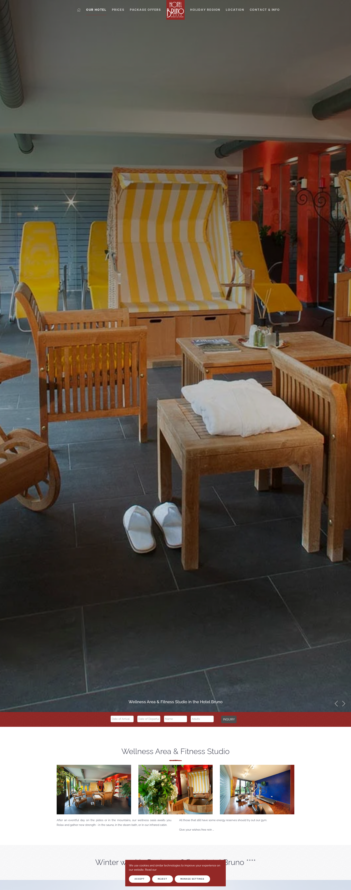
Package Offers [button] (145, 9)
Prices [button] (118, 9)
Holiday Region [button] (205, 9)
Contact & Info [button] (265, 9)
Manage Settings (192, 879)
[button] (336, 703)
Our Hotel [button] (96, 9)
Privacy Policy (165, 869)
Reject (162, 879)
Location (235, 9)
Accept (140, 879)
